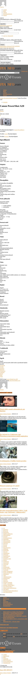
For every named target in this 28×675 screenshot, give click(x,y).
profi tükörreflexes (7, 592)
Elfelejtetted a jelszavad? (6, 25)
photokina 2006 (7, 558)
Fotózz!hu (5, 601)
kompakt (15, 98)
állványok (5, 531)
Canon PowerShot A (19, 130)
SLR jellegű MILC (7, 586)
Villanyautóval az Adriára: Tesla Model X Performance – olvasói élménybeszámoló (13, 612)
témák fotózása (6, 568)
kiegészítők (6, 550)
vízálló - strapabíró (7, 583)
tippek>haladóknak (8, 571)
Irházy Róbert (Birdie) (5, 414)
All (4, 528)
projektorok (6, 561)
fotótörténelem (6, 542)
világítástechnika (7, 577)
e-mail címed (17, 30)
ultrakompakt (6, 578)
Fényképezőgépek (7, 14)
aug (21, 633)
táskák (4, 565)
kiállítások (5, 549)
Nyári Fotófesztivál (8, 604)
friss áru (5, 545)
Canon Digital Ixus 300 (12, 379)
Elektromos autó (4, 624)
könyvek (5, 552)
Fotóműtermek (6, 605)
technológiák (6, 567)
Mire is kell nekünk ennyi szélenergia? (12, 614)
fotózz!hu (5, 543)
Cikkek (5, 12)
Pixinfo (2, 111)
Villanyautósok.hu (21, 609)
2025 (4, 636)
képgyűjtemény (7, 547)
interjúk (5, 546)
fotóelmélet (6, 539)
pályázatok (5, 557)
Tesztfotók (5, 570)
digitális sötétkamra (8, 533)
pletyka (5, 560)
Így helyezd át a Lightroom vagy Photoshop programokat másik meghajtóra (14, 435)
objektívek (5, 554)
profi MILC (6, 589)
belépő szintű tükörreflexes (9, 588)
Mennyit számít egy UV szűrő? (10, 486)
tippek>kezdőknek (7, 572)
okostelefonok (6, 556)
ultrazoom (5, 581)
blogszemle (6, 532)
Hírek (4, 11)
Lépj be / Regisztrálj (8, 36)
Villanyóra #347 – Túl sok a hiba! (11, 621)
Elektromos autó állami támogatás (9, 627)
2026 (4, 633)
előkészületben (6, 535)
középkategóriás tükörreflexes (10, 590)
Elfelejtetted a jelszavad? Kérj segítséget (10, 46)
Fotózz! (5, 15)
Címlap (5, 9)
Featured (5, 536)
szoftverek (5, 564)
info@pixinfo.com (10, 650)
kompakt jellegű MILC (8, 585)
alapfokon (5, 529)
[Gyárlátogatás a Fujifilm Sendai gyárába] (8, 458)
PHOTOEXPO (7, 603)
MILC (4, 600)
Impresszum (6, 598)
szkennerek (6, 563)
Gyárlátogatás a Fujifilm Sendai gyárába (13, 461)
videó (4, 575)
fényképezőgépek (8, 98)
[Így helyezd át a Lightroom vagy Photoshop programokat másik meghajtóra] (8, 431)
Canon (6, 134)
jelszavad (16, 22)
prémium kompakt (7, 582)
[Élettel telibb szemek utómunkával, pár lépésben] (8, 406)
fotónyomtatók (6, 540)
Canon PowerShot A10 (14, 380)
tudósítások (6, 574)
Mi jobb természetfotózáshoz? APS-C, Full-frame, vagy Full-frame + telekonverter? (13, 511)
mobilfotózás (6, 553)
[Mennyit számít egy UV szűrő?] (8, 482)
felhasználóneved (18, 20)
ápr (14, 636)
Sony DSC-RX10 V (6, 670)
